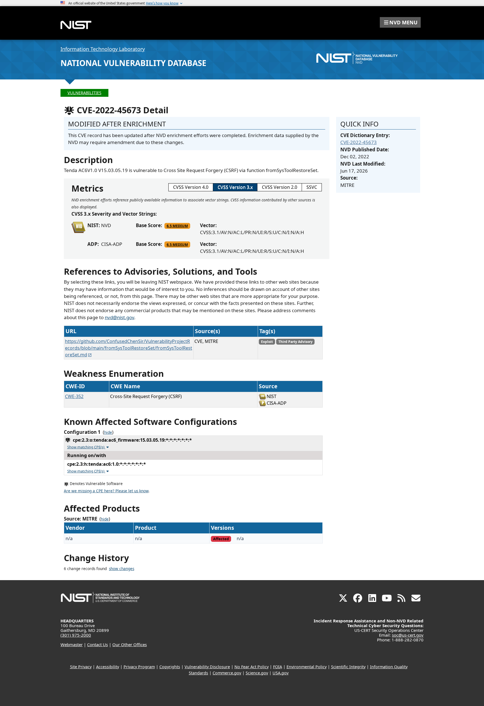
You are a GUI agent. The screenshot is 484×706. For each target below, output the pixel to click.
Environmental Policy (307, 666)
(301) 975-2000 (76, 635)
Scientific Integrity (348, 666)
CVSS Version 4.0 (190, 187)
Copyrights (169, 666)
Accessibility (107, 666)
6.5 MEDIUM (177, 225)
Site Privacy (81, 666)
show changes (121, 568)
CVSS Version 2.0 (279, 187)
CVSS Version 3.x (235, 187)
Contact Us (97, 644)
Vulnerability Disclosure (207, 666)
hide (108, 432)
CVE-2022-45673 (358, 142)
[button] (400, 22)
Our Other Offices (129, 644)
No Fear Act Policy (251, 666)
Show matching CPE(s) (86, 447)
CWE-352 (74, 396)
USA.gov (280, 673)
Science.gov (257, 673)
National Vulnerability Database (133, 63)
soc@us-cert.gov (408, 635)
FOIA (277, 666)
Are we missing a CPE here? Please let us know (106, 490)
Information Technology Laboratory (103, 49)
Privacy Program (139, 666)
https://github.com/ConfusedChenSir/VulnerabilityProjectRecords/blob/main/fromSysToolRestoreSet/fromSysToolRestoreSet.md (128, 348)
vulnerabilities (84, 92)
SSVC (311, 187)
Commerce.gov (227, 673)
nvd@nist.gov (119, 317)
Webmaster (72, 644)
